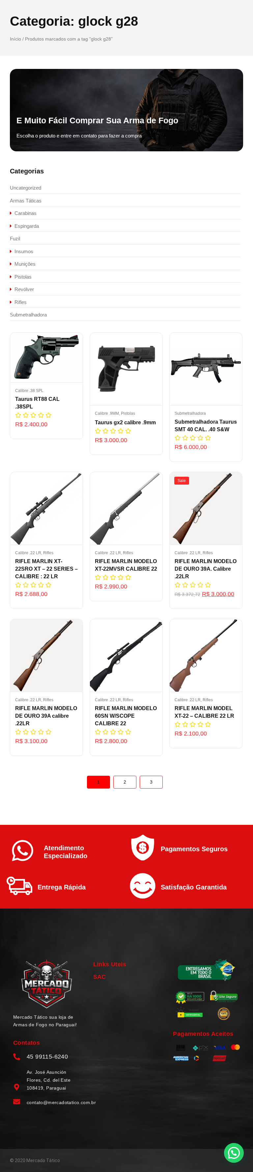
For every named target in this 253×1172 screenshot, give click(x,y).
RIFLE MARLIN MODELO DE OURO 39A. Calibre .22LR (206, 568)
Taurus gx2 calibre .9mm (125, 422)
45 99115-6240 (47, 1056)
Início (15, 39)
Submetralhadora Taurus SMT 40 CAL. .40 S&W (206, 425)
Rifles (48, 553)
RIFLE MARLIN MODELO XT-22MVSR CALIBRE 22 (126, 565)
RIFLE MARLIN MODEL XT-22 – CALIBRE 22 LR (204, 712)
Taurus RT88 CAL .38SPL (37, 402)
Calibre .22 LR (28, 553)
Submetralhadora (190, 413)
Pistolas (128, 413)
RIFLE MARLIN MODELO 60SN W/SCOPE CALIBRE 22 (126, 716)
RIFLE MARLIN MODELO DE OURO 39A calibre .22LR (46, 716)
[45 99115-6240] (16, 1057)
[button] (234, 1153)
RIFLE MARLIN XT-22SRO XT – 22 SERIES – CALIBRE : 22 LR (46, 568)
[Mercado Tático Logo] (47, 983)
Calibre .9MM (107, 413)
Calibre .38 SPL (29, 390)
